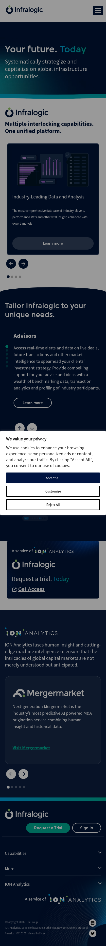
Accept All (53, 478)
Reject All (53, 504)
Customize (53, 491)
